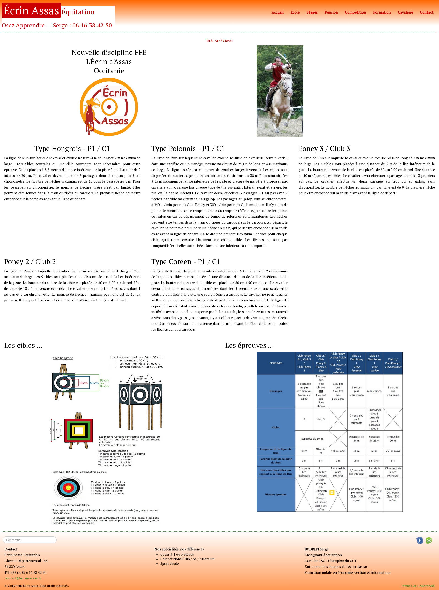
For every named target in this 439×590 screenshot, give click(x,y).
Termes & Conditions (417, 586)
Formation (382, 12)
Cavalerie (405, 12)
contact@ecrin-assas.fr (23, 578)
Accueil (278, 12)
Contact (427, 12)
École (295, 12)
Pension (331, 12)
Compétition (355, 12)
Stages (312, 12)
